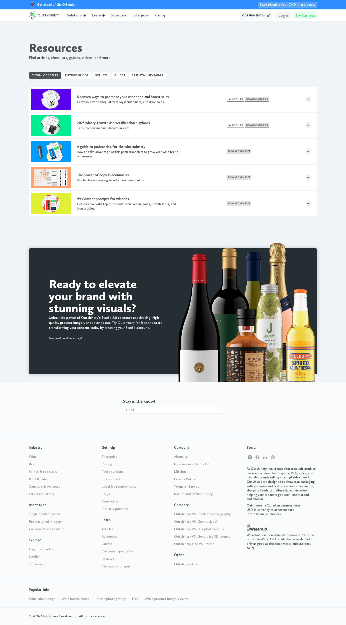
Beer (32, 464)
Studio (34, 556)
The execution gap (116, 566)
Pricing (160, 15)
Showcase (119, 15)
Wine (33, 456)
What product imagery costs (167, 599)
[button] (76, 15)
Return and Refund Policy (193, 494)
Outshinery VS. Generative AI (196, 521)
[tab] (45, 75)
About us (181, 456)
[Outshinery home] (44, 15)
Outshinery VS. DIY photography (199, 529)
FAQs (106, 494)
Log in (283, 15)
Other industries (41, 494)
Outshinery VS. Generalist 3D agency (202, 536)
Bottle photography (110, 599)
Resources (109, 536)
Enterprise (141, 15)
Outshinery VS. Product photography (202, 514)
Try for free (305, 15)
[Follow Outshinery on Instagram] (250, 457)
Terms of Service (186, 486)
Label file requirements (119, 486)
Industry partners (115, 508)
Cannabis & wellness (44, 486)
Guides (107, 544)
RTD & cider (38, 479)
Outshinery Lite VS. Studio (194, 544)
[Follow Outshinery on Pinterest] (273, 457)
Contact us (110, 501)
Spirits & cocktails (43, 471)
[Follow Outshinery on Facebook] (257, 457)
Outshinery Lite (186, 564)
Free (135, 599)
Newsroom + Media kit (191, 464)
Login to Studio (41, 549)
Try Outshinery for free (129, 322)
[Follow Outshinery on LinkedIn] (265, 457)
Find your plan (112, 471)
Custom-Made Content (47, 529)
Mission (180, 471)
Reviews (108, 559)
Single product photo (45, 514)
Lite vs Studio (112, 479)
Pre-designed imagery (45, 521)
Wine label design (42, 599)
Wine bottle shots (75, 599)
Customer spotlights (117, 551)
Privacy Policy (184, 479)
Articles (107, 529)
